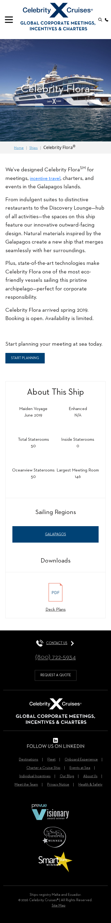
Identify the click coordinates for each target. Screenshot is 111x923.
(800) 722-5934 (55, 657)
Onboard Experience (81, 759)
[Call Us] (106, 19)
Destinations (28, 759)
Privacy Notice (58, 784)
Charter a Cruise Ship (43, 768)
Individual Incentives (35, 776)
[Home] (58, 15)
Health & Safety (90, 784)
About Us (90, 776)
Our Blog (67, 776)
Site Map (58, 905)
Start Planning (25, 358)
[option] (55, 90)
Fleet (51, 759)
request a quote (55, 675)
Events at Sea (80, 768)
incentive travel (45, 178)
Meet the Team (26, 784)
